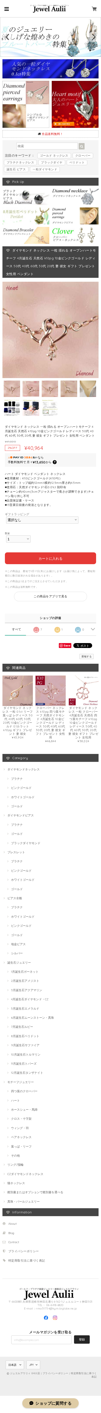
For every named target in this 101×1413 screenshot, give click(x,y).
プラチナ (17, 778)
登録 (82, 1339)
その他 (15, 1155)
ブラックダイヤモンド (25, 843)
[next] (93, 36)
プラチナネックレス (20, 162)
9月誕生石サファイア (25, 1045)
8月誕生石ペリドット (25, 1036)
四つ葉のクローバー (24, 1091)
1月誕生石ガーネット (24, 971)
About (12, 1223)
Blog (11, 1233)
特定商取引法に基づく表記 (26, 1260)
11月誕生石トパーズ (24, 1063)
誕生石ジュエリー (19, 962)
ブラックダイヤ (51, 162)
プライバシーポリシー (23, 1251)
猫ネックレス (16, 1183)
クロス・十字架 (21, 1118)
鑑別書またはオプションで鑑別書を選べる (35, 1192)
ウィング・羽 (20, 1128)
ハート (15, 1100)
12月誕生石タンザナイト (27, 1072)
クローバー (82, 155)
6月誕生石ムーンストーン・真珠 (32, 1017)
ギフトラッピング (17, 514)
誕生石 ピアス (16, 169)
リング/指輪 (15, 1164)
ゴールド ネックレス (54, 155)
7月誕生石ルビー (22, 1027)
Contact (13, 1242)
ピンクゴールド (21, 788)
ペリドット (77, 162)
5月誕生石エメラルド (25, 1008)
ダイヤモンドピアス (20, 815)
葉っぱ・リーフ (21, 1146)
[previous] (7, 36)
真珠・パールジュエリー (23, 1201)
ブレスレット (16, 852)
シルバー (17, 953)
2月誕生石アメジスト (25, 981)
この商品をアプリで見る (50, 596)
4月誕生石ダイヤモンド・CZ (30, 999)
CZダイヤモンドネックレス (25, 1174)
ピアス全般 (14, 898)
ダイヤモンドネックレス (23, 769)
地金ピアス (18, 944)
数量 (7, 533)
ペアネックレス (21, 1137)
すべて (16, 629)
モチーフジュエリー (20, 1082)
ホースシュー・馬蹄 (24, 1109)
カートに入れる (50, 558)
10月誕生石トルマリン (25, 1054)
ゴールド (17, 806)
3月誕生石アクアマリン (26, 990)
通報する (86, 656)
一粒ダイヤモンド (45, 169)
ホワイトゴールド (23, 797)
